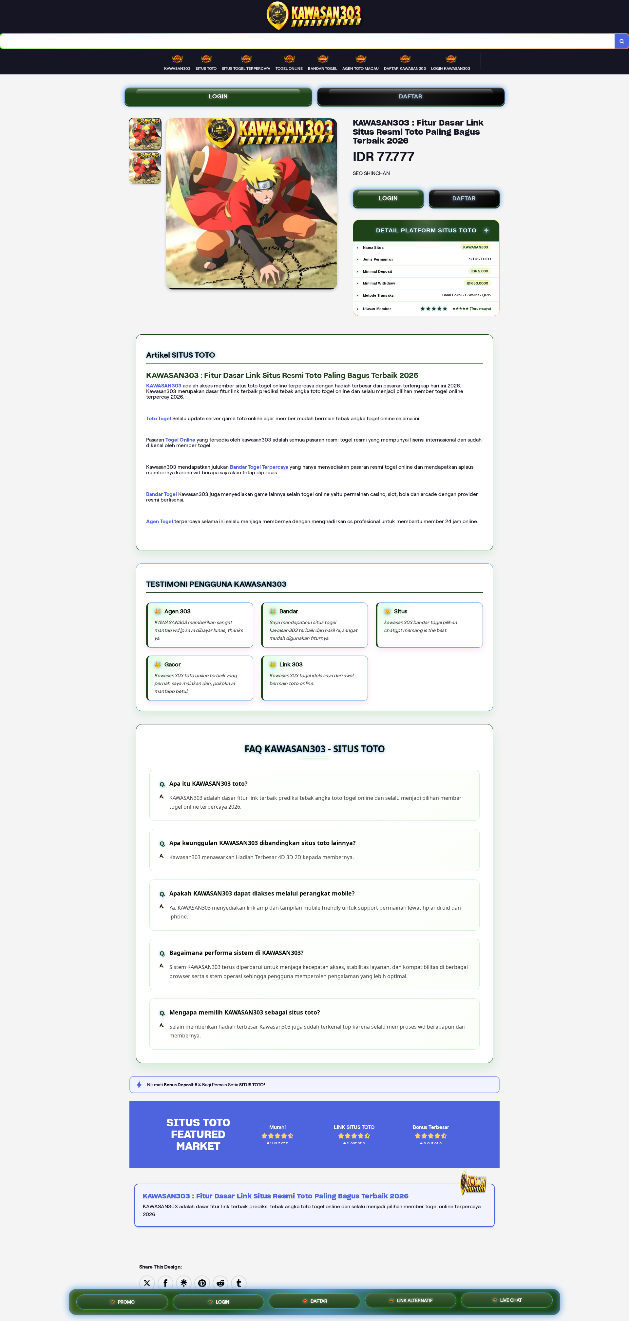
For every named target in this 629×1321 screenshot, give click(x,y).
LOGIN (218, 96)
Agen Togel (159, 521)
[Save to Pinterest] (202, 1283)
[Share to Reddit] (220, 1283)
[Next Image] (332, 204)
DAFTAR (411, 96)
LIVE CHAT (511, 1301)
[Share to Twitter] (147, 1283)
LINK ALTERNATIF (415, 1300)
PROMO (126, 1300)
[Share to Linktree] (184, 1283)
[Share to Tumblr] (239, 1283)
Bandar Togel (161, 494)
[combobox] (307, 41)
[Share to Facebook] (165, 1283)
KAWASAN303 (163, 385)
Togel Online (180, 440)
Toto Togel (158, 418)
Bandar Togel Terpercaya (259, 467)
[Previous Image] (171, 204)
